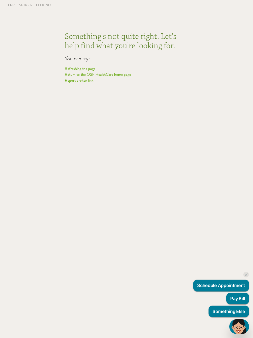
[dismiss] (246, 275)
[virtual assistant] (239, 326)
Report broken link (79, 80)
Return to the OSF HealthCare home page (98, 74)
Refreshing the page (80, 69)
